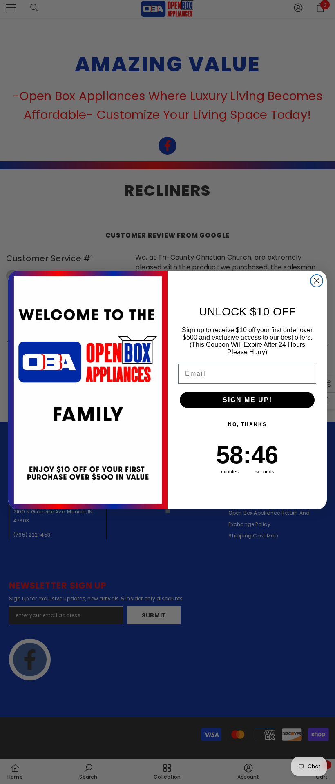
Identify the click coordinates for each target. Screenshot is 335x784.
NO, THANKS (247, 424)
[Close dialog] (316, 281)
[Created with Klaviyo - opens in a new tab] (167, 511)
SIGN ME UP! (247, 399)
